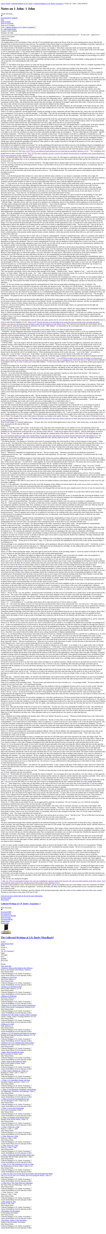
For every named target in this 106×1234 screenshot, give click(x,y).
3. (1, 856)
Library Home (5, 3)
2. (1, 851)
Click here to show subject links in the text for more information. (22, 896)
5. (1, 873)
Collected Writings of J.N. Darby (22, 3)
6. (1, 879)
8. (1, 885)
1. (1, 845)
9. (1, 890)
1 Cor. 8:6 (51, 359)
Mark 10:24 (50, 323)
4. (1, 865)
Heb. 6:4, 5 (53, 882)
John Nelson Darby (10, 29)
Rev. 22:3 (49, 436)
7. (1, 881)
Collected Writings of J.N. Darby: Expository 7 (49, 3)
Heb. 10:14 (55, 151)
